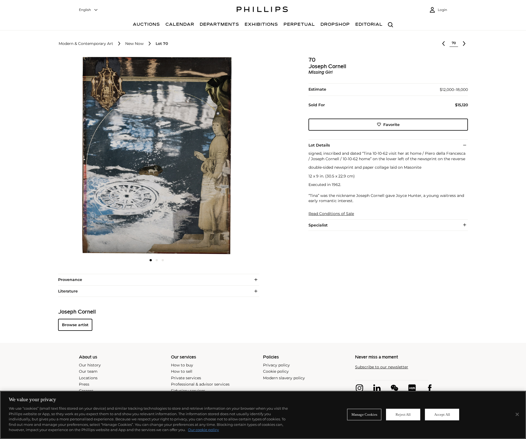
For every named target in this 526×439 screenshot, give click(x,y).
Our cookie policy (203, 429)
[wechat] (394, 388)
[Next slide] (223, 156)
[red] (412, 388)
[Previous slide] (91, 156)
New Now (134, 43)
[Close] (517, 414)
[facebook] (429, 388)
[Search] (390, 25)
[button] (155, 155)
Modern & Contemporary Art (86, 43)
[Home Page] (262, 10)
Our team (88, 371)
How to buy (182, 365)
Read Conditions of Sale (331, 213)
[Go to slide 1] (150, 260)
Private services (186, 377)
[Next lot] (464, 43)
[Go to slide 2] (156, 260)
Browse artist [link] (75, 324)
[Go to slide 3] (162, 260)
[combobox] (88, 10)
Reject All (403, 414)
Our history (90, 365)
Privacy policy (276, 365)
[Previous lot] (443, 43)
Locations (88, 377)
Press (84, 384)
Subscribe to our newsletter (381, 367)
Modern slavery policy (284, 377)
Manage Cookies (364, 414)
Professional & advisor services (200, 384)
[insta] (359, 388)
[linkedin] (377, 388)
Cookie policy (276, 371)
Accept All (442, 414)
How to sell (181, 371)
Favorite (391, 124)
